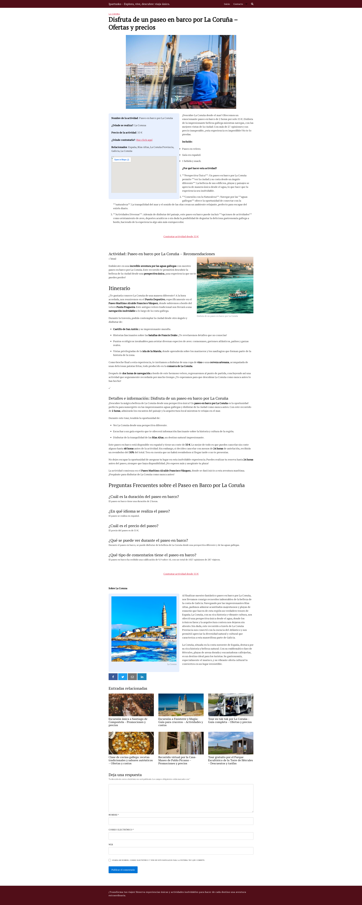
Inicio (227, 4)
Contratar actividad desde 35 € (181, 236)
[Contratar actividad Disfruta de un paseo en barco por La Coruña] (225, 285)
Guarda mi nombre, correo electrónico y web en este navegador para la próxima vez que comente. (158, 860)
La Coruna (114, 14)
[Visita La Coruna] (143, 629)
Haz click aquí (144, 139)
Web (111, 844)
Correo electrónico (121, 829)
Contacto (238, 4)
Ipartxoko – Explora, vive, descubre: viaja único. (139, 4)
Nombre (114, 815)
